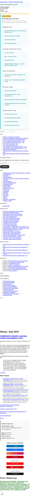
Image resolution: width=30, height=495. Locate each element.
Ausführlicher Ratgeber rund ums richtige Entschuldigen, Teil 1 (13, 384)
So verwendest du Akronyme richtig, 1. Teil (13, 142)
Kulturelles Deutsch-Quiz (10, 43)
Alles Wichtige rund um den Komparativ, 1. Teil (14, 148)
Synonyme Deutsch (12, 270)
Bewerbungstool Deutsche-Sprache (13, 117)
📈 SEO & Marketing (15, 467)
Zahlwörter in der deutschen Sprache (10, 488)
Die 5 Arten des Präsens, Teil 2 (10, 143)
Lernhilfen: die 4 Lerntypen (9, 223)
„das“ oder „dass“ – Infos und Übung (12, 237)
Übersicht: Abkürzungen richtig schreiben (13, 211)
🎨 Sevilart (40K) (15, 463)
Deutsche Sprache (7, 181)
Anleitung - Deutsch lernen (6, 409)
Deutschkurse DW (7, 284)
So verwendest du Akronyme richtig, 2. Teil (13, 141)
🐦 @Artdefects (15, 473)
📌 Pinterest (15, 457)
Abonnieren (5, 166)
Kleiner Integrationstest (10, 39)
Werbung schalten (7, 200)
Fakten (1, 418)
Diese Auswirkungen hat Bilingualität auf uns (14, 139)
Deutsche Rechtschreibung (9, 182)
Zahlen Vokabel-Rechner (10, 90)
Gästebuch (5, 192)
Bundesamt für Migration (9, 292)
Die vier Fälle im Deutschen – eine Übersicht (14, 235)
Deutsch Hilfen (6, 185)
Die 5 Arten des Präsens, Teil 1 (10, 145)
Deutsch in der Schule (8, 188)
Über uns (5, 196)
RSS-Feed (5, 193)
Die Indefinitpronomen (14, 263)
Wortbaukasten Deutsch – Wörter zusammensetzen (12, 95)
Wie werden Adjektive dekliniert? (11, 219)
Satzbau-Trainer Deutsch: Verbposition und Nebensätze (15, 75)
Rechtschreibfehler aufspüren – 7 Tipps (12, 229)
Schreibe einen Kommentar (12, 405)
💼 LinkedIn (15, 446)
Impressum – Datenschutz (6, 406)
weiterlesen (2, 372)
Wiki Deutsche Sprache (8, 281)
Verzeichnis (6, 195)
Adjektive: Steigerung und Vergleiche (12, 239)
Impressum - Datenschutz (9, 199)
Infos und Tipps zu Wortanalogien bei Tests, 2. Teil (15, 395)
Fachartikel (5, 175)
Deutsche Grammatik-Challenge (12, 36)
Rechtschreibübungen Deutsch (19, 269)
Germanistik (6, 191)
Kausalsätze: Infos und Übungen (11, 221)
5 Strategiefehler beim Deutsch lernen (16, 267)
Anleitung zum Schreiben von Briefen (17, 484)
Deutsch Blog (6, 206)
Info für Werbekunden (5, 415)
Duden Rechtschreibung (9, 282)
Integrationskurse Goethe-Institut (11, 293)
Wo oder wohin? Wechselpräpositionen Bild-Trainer (15, 80)
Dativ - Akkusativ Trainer (11, 56)
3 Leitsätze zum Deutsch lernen (16, 262)
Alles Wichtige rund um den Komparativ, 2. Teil (14, 146)
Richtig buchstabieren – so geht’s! (11, 230)
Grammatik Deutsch (8, 184)
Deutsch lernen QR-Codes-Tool (12, 125)
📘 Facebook (15, 449)
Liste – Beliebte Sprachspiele (10, 225)
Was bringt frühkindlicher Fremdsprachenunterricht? (15, 138)
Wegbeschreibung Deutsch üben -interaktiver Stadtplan (15, 104)
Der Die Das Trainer (9, 52)
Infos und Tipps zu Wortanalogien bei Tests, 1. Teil (15, 399)
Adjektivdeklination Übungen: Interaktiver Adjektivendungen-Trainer (15, 64)
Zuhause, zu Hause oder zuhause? (11, 137)
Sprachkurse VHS (7, 295)
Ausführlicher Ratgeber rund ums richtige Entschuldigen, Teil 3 (13, 379)
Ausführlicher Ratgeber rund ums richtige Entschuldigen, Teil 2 (13, 337)
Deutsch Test (6, 189)
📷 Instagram (15, 453)
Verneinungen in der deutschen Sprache (12, 214)
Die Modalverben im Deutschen (8, 481)
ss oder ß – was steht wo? (14, 265)
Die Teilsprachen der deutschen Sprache (15, 484)
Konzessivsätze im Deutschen (10, 222)
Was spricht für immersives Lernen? (11, 218)
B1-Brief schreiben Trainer (11, 114)
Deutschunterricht (7, 177)
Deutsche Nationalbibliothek (10, 286)
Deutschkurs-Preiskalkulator (11, 121)
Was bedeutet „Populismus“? (10, 149)
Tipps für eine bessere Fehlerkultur (11, 233)
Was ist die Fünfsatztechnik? (10, 217)
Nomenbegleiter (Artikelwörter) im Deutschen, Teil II (16, 228)
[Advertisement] (15, 313)
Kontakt (5, 198)
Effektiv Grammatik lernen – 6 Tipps (12, 236)
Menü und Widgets (5, 7)
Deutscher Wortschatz (8, 289)
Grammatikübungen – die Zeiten (21, 486)
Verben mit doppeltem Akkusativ (11, 212)
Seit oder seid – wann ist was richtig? (12, 232)
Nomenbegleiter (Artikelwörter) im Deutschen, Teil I (16, 226)
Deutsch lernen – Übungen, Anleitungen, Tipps (11, 2)
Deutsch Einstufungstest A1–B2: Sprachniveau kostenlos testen (15, 31)
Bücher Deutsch (7, 186)
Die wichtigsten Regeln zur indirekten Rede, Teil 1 (15, 255)
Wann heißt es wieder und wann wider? (12, 215)
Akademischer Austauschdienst (10, 288)
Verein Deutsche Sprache (9, 285)
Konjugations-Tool (9, 60)
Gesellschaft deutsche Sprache (10, 291)
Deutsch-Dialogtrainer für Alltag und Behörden (16, 99)
